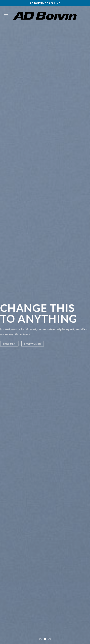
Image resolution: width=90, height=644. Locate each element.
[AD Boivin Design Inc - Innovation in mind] (45, 16)
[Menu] (5, 16)
